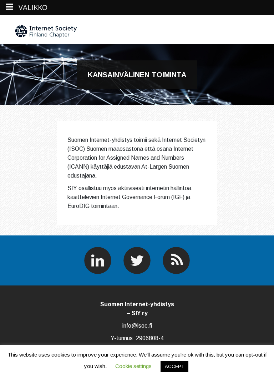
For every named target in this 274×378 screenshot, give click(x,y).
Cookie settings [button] (133, 366)
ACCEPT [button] (174, 366)
